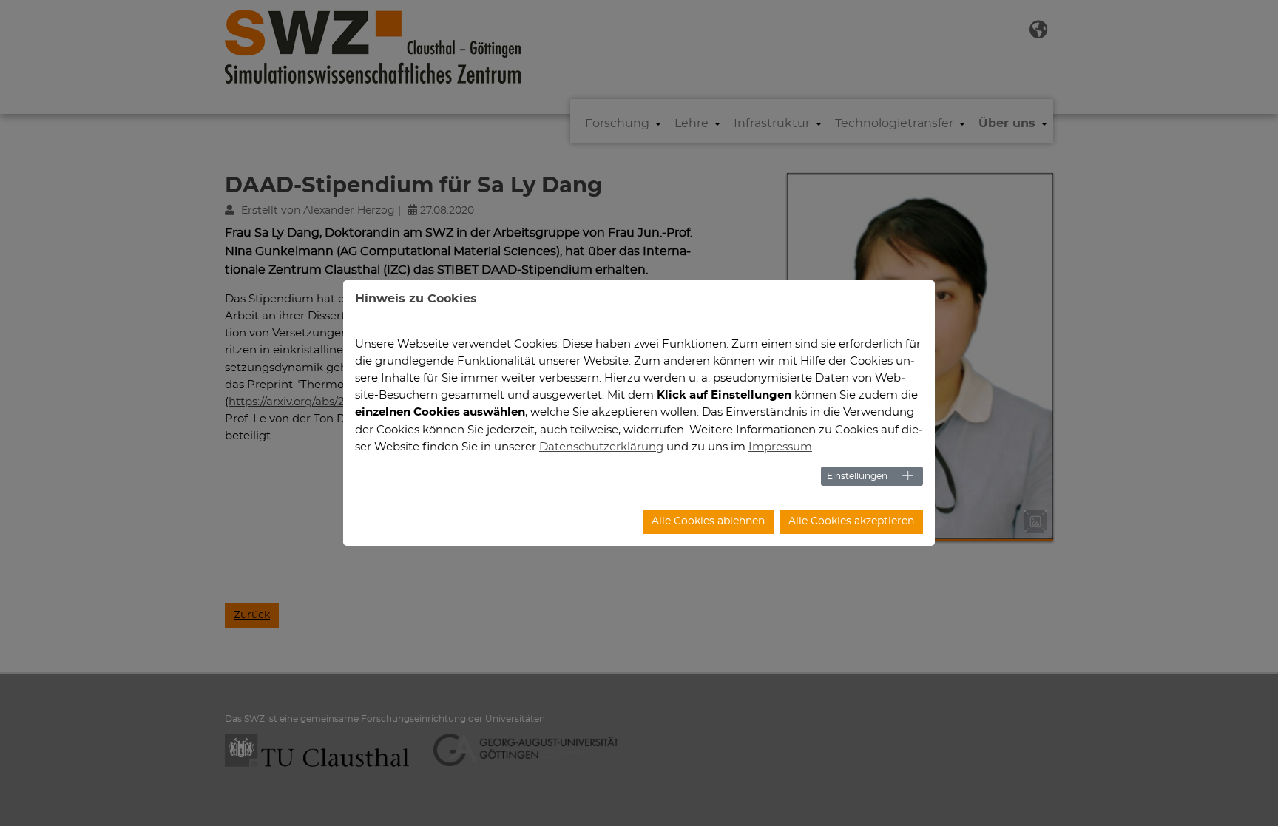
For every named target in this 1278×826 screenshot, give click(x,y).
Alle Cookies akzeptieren (851, 521)
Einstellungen (857, 476)
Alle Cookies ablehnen (708, 521)
